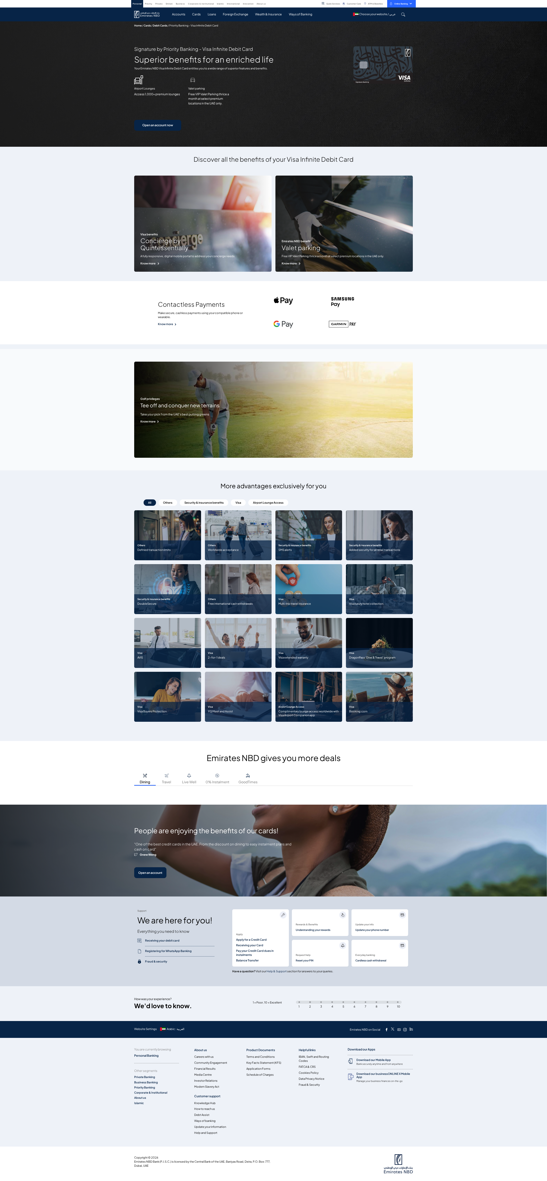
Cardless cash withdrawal (370, 960)
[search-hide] (403, 14)
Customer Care (354, 4)
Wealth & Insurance (268, 14)
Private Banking (144, 1077)
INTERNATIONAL (233, 4)
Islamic (139, 1103)
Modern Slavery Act (206, 1086)
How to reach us (204, 1109)
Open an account (150, 872)
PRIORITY (148, 4)
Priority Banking (144, 1087)
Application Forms (258, 1068)
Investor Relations (206, 1080)
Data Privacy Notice (311, 1078)
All (149, 502)
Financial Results (205, 1068)
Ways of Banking (300, 14)
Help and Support (205, 1132)
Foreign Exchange (235, 14)
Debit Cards (160, 25)
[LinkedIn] (411, 1029)
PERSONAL (137, 4)
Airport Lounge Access (268, 502)
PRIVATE (159, 4)
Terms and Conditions (260, 1056)
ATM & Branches (375, 4)
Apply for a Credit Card (251, 939)
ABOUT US (261, 4)
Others (167, 502)
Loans (212, 14)
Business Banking (146, 1082)
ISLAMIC (220, 4)
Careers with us (204, 1056)
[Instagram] (404, 1029)
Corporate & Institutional (150, 1092)
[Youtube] (398, 1029)
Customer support (207, 1096)
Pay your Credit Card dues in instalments (255, 953)
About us (140, 1097)
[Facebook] (386, 1029)
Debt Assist (201, 1114)
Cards (196, 14)
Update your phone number (372, 930)
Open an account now (157, 125)
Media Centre (203, 1074)
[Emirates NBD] (149, 14)
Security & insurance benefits (204, 502)
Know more (148, 263)
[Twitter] (392, 1029)
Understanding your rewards (313, 930)
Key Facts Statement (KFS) (263, 1062)
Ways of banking (205, 1120)
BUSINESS (180, 4)
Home (138, 25)
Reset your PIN (304, 960)
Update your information (210, 1126)
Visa (238, 502)
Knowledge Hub (205, 1103)
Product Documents (260, 1050)
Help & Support (276, 971)
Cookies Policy (309, 1072)
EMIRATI (169, 4)
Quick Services (333, 4)
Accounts (178, 14)
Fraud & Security (309, 1084)
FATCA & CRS (307, 1066)
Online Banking (401, 4)
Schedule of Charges (260, 1074)
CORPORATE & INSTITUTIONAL (201, 4)
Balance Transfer (247, 960)
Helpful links (307, 1050)
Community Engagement (210, 1062)
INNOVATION (248, 4)
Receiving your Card (249, 945)
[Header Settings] (268, 3)
